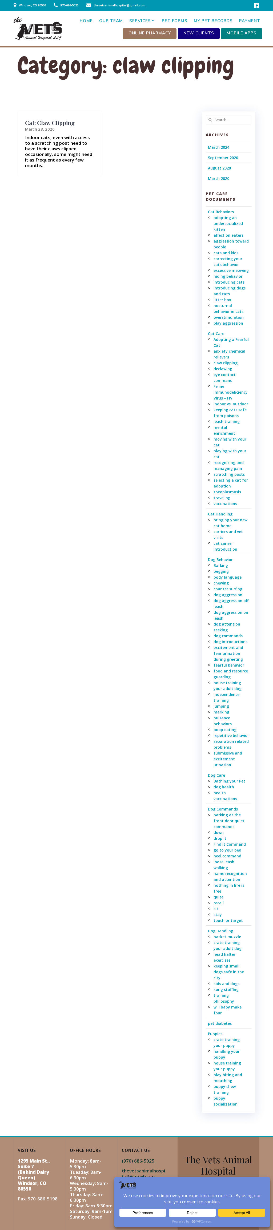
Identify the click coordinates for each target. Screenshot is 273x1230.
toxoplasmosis (227, 491)
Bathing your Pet (229, 781)
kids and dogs (226, 983)
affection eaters (228, 235)
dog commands (228, 635)
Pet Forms (174, 20)
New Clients (198, 32)
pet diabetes (220, 1023)
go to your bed (227, 850)
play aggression (228, 323)
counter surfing (228, 588)
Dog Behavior (220, 559)
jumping (221, 706)
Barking (221, 565)
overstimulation (229, 317)
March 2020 (218, 178)
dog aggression (228, 594)
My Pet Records (213, 20)
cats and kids (226, 252)
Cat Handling (220, 514)
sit (216, 908)
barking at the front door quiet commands (229, 820)
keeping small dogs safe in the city (229, 971)
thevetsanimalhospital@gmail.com (119, 5)
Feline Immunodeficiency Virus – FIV (231, 392)
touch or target (228, 920)
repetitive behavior (231, 735)
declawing (223, 368)
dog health (224, 786)
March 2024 (218, 147)
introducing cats (229, 282)
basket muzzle (227, 936)
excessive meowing (231, 270)
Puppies (215, 1033)
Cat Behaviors (221, 211)
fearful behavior (229, 665)
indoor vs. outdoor (231, 403)
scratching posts (229, 474)
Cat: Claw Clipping (50, 122)
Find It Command (230, 844)
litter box (222, 299)
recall (219, 902)
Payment (249, 20)
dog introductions (230, 641)
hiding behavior (228, 276)
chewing (221, 583)
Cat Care (216, 333)
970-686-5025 (69, 5)
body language (228, 577)
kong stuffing (226, 989)
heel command (227, 855)
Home (86, 20)
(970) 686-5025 (138, 1161)
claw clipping (226, 362)
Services (140, 20)
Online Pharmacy (150, 32)
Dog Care (216, 775)
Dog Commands (223, 809)
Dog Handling (220, 930)
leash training (227, 421)
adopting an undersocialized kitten (228, 223)
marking (221, 712)
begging (221, 571)
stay (218, 914)
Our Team (111, 20)
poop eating (225, 729)
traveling (222, 497)
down (219, 832)
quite (218, 897)
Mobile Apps (241, 32)
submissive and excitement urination (228, 759)
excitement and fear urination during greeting (228, 653)
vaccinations (225, 503)
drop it (220, 838)
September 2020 (223, 157)
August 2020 (219, 168)
